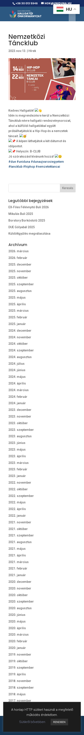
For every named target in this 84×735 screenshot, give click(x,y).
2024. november (19, 337)
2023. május (17, 449)
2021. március (18, 562)
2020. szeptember (21, 601)
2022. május (17, 502)
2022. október (18, 489)
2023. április (17, 456)
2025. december (19, 264)
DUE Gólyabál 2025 (21, 227)
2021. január (17, 575)
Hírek (32, 51)
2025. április (17, 304)
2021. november (19, 522)
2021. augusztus (20, 542)
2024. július (16, 363)
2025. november (19, 271)
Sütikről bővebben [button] (32, 722)
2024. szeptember (21, 350)
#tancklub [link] (15, 166)
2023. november (19, 416)
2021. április (17, 555)
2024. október (18, 343)
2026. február (17, 258)
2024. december (19, 330)
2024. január (17, 403)
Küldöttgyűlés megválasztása (29, 233)
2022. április (17, 509)
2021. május (17, 548)
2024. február (17, 396)
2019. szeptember (21, 667)
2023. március (18, 463)
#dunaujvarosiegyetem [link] (47, 161)
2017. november (19, 700)
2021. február (17, 568)
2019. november (19, 654)
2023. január (17, 476)
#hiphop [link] (29, 166)
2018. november (19, 681)
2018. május (17, 694)
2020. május (17, 621)
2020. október (18, 595)
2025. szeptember (21, 284)
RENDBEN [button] (59, 722)
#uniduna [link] (23, 161)
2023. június (16, 443)
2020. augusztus (20, 608)
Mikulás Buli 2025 (20, 214)
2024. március (18, 390)
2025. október (18, 277)
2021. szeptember (21, 535)
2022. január (17, 515)
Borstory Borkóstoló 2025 (26, 220)
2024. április (17, 383)
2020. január (17, 648)
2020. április (17, 628)
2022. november (19, 482)
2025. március (18, 310)
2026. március (18, 251)
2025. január (17, 324)
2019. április (17, 674)
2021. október (18, 529)
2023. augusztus (20, 436)
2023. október (18, 423)
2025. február (17, 317)
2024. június (16, 370)
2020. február (17, 641)
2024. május (17, 376)
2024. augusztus (20, 357)
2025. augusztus (20, 291)
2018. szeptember (21, 687)
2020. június (16, 615)
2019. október (18, 661)
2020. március (18, 634)
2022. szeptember (21, 496)
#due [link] (12, 161)
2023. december (19, 410)
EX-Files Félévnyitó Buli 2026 (28, 207)
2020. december (19, 581)
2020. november (19, 588)
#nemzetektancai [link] (48, 166)
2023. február (17, 469)
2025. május (17, 297)
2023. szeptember (21, 429)
